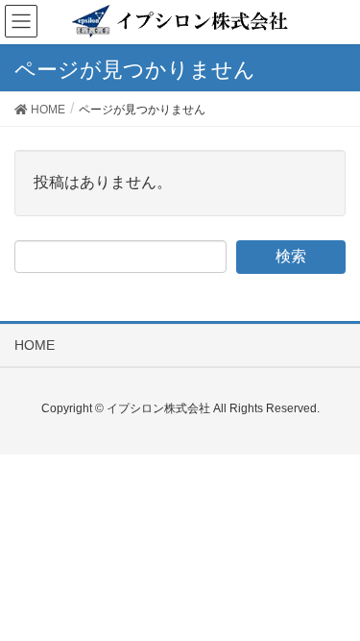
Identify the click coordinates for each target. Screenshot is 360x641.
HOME (34, 345)
